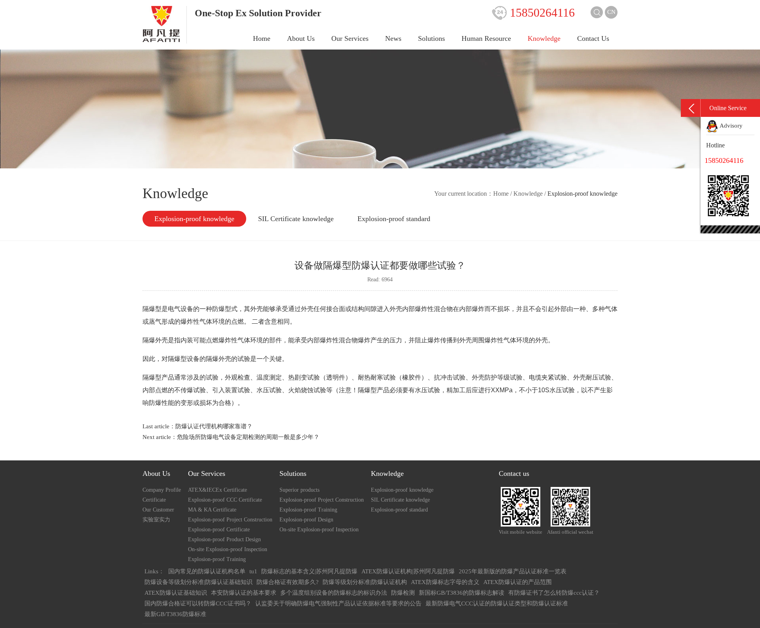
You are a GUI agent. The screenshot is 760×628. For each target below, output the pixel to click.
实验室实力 (156, 520)
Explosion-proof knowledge (194, 219)
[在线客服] (691, 108)
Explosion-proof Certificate (219, 530)
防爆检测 (403, 593)
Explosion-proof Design (306, 520)
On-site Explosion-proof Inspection (227, 549)
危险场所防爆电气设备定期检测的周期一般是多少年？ (248, 437)
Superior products (299, 490)
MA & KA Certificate (212, 510)
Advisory (730, 125)
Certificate (154, 500)
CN (611, 12)
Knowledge (544, 38)
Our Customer (158, 510)
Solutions (431, 38)
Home (261, 38)
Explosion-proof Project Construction (230, 520)
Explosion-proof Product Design (224, 539)
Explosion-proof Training (217, 559)
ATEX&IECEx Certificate (217, 490)
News (393, 38)
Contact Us (593, 38)
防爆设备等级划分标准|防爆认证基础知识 (198, 582)
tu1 (253, 571)
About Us (301, 38)
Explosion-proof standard (393, 219)
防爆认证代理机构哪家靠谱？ (214, 426)
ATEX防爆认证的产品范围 (517, 582)
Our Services (350, 38)
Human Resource (486, 38)
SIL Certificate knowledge (296, 219)
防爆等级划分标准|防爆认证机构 (365, 582)
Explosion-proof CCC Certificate (225, 500)
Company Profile (161, 490)
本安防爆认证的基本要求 (243, 593)
